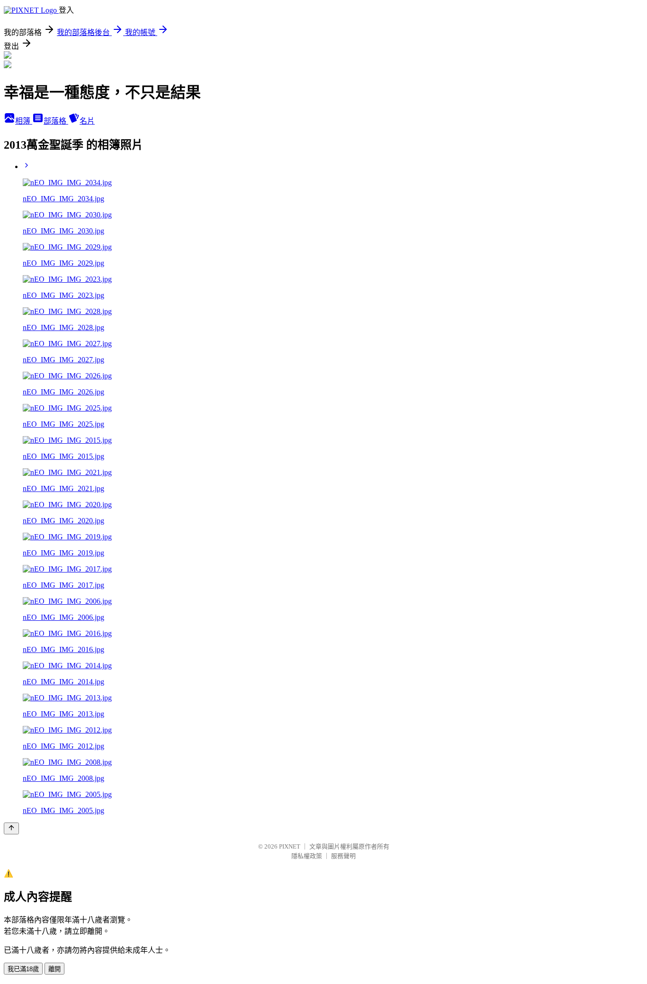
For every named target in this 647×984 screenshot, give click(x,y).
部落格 (56, 121)
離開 (54, 969)
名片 (87, 121)
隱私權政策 (306, 855)
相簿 (23, 121)
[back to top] (11, 828)
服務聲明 (343, 855)
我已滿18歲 (23, 969)
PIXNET (289, 846)
